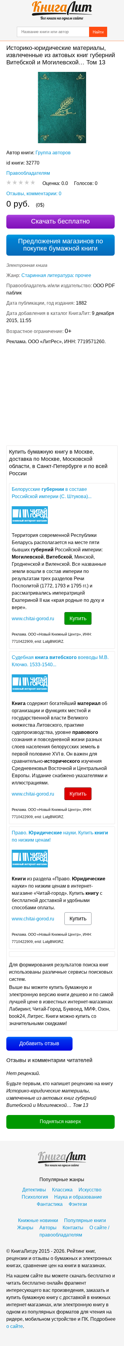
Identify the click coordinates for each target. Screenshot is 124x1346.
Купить (78, 618)
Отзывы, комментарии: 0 (33, 193)
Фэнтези (78, 1204)
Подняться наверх (60, 1121)
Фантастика (50, 1204)
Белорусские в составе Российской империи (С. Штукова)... (51, 493)
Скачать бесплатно (60, 221)
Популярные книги (85, 1220)
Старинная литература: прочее (56, 275)
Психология (35, 1197)
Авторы (48, 1227)
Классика (62, 1189)
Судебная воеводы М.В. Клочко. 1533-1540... (60, 661)
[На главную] (62, 10)
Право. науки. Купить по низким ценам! (60, 836)
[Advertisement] (62, 394)
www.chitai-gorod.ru (33, 618)
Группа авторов (53, 152)
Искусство (90, 1189)
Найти (98, 32)
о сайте (14, 1326)
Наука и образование (78, 1197)
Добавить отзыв (39, 1043)
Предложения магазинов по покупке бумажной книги (60, 244)
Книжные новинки (38, 1220)
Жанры (25, 1227)
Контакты (73, 1227)
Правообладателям (28, 173)
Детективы (34, 1189)
